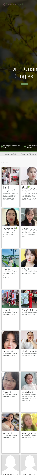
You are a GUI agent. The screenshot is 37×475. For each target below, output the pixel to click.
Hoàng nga (8, 228)
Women (23, 154)
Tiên (24, 269)
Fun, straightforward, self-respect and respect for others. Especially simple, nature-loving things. (10, 197)
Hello (4, 275)
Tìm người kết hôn (8, 234)
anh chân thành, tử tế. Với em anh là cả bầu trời (10, 193)
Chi (23, 187)
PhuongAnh (27, 433)
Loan (5, 310)
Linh (5, 269)
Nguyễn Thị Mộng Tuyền (28, 310)
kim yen (6, 351)
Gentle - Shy (6, 277)
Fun (4, 236)
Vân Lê (6, 433)
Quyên (6, 392)
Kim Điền (26, 392)
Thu (4, 187)
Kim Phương (28, 351)
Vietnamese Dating (11, 154)
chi (23, 228)
